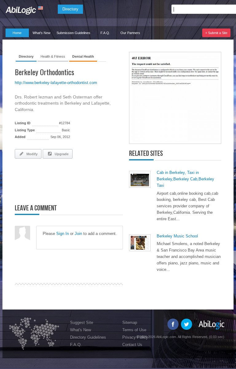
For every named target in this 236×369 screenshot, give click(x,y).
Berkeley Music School (177, 236)
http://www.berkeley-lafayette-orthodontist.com (56, 82)
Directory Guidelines (88, 337)
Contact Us (132, 344)
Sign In (62, 233)
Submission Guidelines (73, 33)
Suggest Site (81, 322)
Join (78, 233)
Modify (31, 154)
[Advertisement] (87, 180)
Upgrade (61, 154)
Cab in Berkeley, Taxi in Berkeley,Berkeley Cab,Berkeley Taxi (185, 179)
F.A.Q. (105, 33)
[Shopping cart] (224, 9)
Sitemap (129, 322)
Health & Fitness (53, 56)
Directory (70, 9)
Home (17, 33)
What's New (41, 33)
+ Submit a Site (216, 33)
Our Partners (130, 33)
